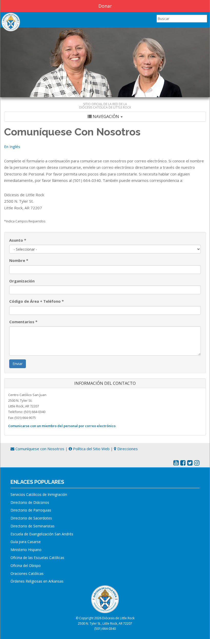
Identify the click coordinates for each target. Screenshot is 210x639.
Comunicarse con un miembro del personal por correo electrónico (62, 426)
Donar (105, 6)
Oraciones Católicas (27, 573)
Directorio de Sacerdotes (31, 518)
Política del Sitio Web (91, 448)
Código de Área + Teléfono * (36, 301)
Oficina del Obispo (25, 565)
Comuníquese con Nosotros (39, 448)
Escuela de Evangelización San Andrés (41, 534)
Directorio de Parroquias (30, 510)
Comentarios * (23, 321)
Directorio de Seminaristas (32, 526)
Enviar (18, 363)
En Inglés (12, 146)
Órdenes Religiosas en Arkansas (37, 581)
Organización (22, 280)
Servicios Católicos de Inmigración (38, 494)
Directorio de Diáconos (29, 502)
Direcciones (127, 448)
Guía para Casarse (25, 541)
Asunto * (17, 240)
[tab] (105, 116)
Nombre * (18, 260)
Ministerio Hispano (25, 549)
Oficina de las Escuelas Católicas (37, 557)
